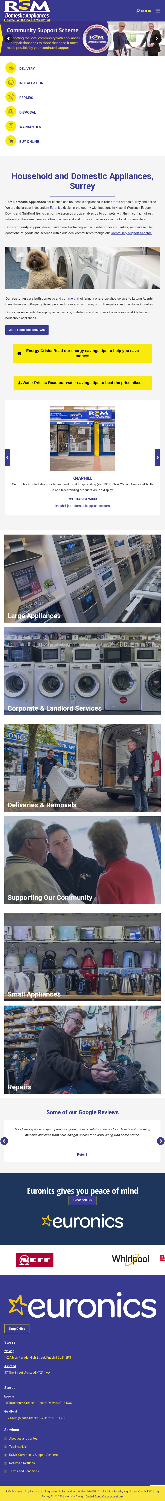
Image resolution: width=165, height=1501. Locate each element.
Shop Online (16, 1328)
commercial (70, 298)
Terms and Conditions (24, 1471)
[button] (7, 457)
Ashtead (10, 1366)
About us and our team (24, 1438)
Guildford (10, 1411)
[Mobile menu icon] (158, 11)
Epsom (9, 1396)
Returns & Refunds (22, 1463)
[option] (43, 1260)
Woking (9, 1351)
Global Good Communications (104, 1496)
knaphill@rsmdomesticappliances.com (82, 506)
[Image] (82, 438)
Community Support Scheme (131, 233)
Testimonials (18, 1446)
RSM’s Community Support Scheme (33, 1455)
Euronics (56, 208)
